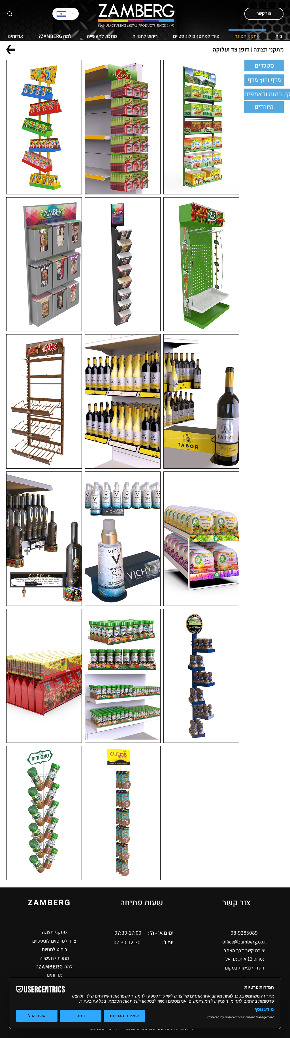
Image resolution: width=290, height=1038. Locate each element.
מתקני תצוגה (268, 50)
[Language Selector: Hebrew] (65, 14)
